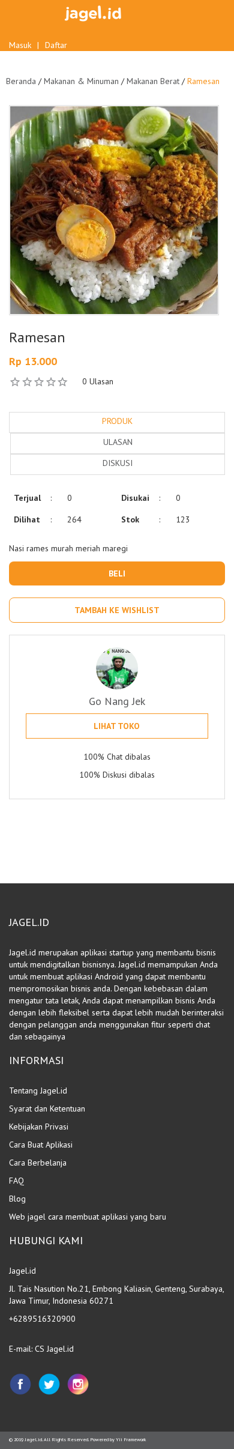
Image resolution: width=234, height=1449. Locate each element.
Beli (117, 573)
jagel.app (179, 847)
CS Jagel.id (54, 1348)
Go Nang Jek (117, 701)
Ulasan (118, 442)
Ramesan (203, 81)
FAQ (16, 1180)
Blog (17, 1198)
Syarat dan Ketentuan (47, 1108)
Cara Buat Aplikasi (41, 1144)
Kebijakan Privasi (38, 1126)
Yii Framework (131, 1439)
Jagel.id (33, 1439)
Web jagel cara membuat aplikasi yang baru (87, 1216)
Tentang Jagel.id (38, 1090)
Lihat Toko (117, 726)
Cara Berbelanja (38, 1162)
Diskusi (118, 463)
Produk (117, 421)
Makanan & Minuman (81, 81)
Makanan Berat (153, 81)
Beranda (21, 81)
